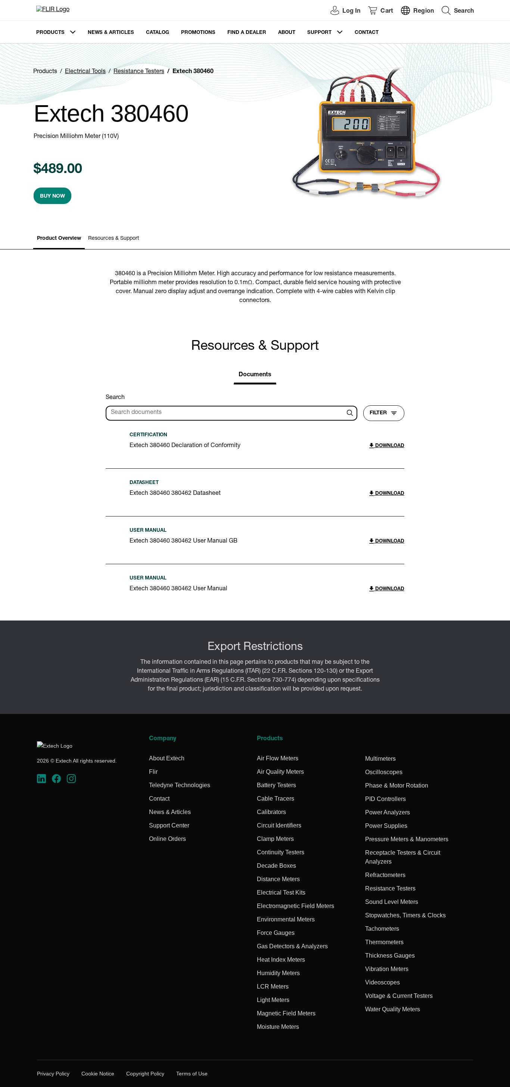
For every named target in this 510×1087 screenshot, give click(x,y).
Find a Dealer (246, 33)
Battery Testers (276, 785)
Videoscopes (382, 982)
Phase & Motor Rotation (396, 785)
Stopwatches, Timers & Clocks (405, 915)
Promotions (198, 33)
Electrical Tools (85, 72)
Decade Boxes (276, 866)
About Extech (166, 758)
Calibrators (271, 812)
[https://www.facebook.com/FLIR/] (56, 778)
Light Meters (273, 1000)
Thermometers (384, 942)
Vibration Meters (386, 969)
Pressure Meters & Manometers (406, 839)
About (286, 33)
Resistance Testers (138, 72)
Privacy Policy (53, 1074)
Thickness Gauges (390, 955)
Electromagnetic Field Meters (295, 906)
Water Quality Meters (392, 1009)
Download (389, 446)
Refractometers (385, 875)
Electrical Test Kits (281, 892)
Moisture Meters (278, 1027)
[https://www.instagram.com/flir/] (71, 778)
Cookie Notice (97, 1074)
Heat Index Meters (281, 959)
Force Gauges (276, 933)
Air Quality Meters (280, 772)
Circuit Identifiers (279, 825)
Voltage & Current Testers (399, 996)
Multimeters (380, 758)
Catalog (157, 33)
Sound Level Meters (391, 902)
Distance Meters (278, 879)
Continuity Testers (280, 852)
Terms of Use (192, 1074)
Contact (367, 33)
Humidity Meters (278, 973)
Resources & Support (113, 238)
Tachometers (382, 929)
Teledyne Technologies (179, 785)
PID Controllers (385, 799)
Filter (378, 413)
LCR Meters (273, 986)
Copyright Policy (145, 1074)
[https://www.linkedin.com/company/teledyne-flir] (41, 778)
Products (50, 33)
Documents (255, 375)
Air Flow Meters (277, 758)
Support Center (169, 825)
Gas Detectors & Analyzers (292, 946)
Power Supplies (386, 826)
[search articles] (351, 413)
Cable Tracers (275, 798)
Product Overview (59, 238)
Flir (153, 772)
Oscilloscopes (383, 772)
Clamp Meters (275, 839)
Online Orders (167, 839)
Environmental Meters (286, 919)
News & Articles (111, 33)
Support (319, 33)
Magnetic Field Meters (286, 1013)
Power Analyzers (387, 812)
